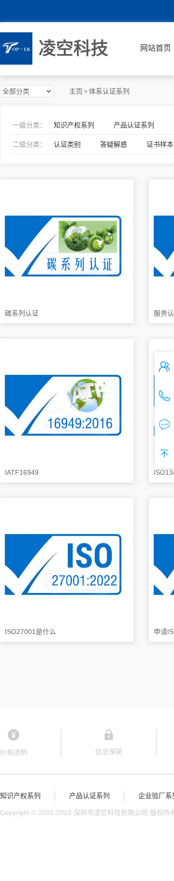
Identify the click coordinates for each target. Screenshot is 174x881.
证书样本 (160, 144)
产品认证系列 (134, 125)
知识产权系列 (74, 125)
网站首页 (155, 48)
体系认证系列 (109, 91)
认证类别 (67, 144)
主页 (76, 91)
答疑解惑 (113, 144)
